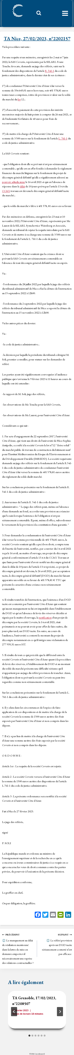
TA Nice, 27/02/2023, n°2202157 (37, 38)
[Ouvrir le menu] (65, 13)
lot (19, 99)
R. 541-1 (49, 71)
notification (45, 617)
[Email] (53, 915)
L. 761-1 (62, 138)
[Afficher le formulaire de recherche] (37, 13)
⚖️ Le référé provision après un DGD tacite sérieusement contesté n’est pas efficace (57, 944)
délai (22, 186)
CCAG (6, 191)
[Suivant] (60, 1011)
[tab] (29, 1036)
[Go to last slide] (14, 1011)
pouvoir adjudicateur (13, 182)
